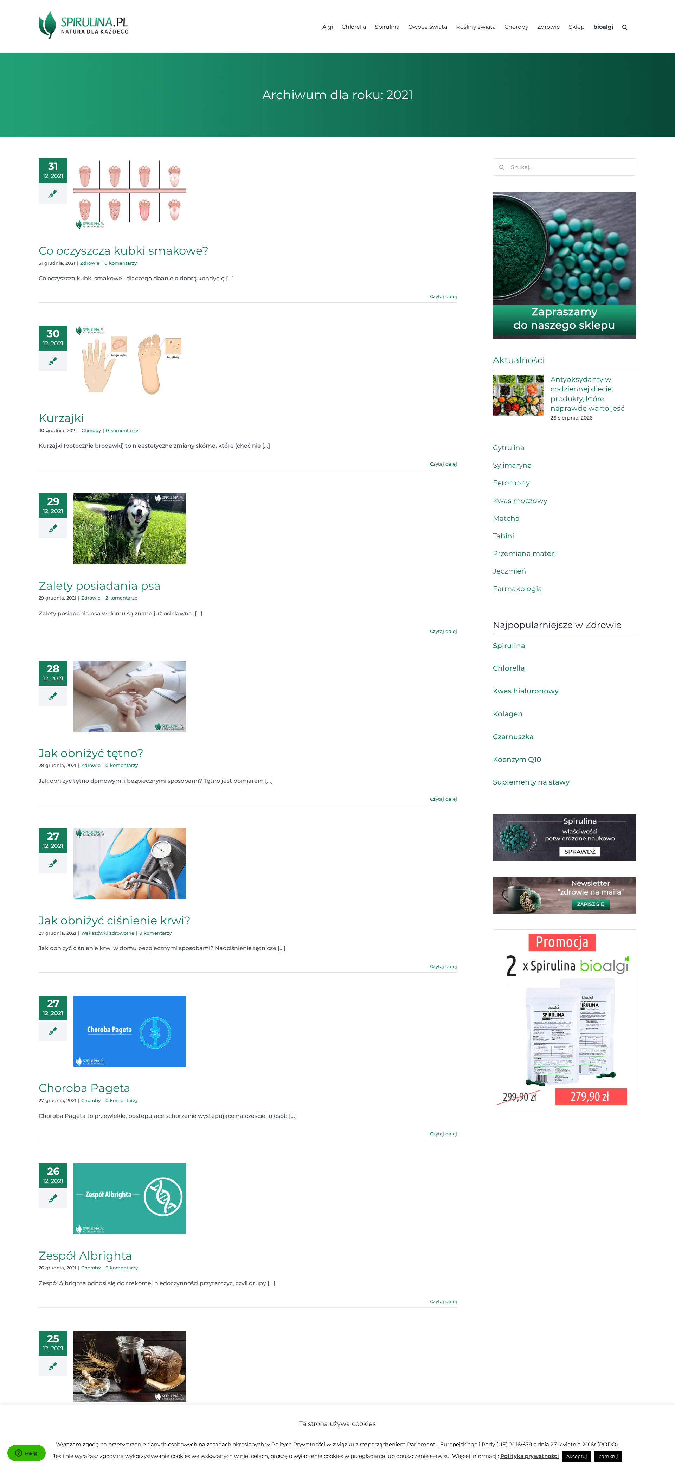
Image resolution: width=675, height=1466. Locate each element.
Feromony (511, 483)
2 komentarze (121, 598)
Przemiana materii (525, 553)
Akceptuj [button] (576, 1456)
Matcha (506, 518)
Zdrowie (89, 263)
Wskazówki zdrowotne (107, 933)
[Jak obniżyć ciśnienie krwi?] (129, 863)
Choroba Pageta (84, 1088)
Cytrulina (509, 447)
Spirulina (509, 645)
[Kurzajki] (129, 361)
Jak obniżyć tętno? (91, 753)
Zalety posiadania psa (100, 586)
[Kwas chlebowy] (129, 1366)
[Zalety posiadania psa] (129, 528)
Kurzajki (61, 418)
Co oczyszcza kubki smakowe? (123, 250)
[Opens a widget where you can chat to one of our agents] (26, 1453)
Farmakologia (517, 588)
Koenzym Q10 (517, 759)
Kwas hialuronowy (526, 691)
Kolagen (508, 714)
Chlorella (509, 668)
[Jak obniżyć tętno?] (129, 696)
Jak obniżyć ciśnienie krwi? (115, 920)
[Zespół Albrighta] (129, 1198)
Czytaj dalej (443, 296)
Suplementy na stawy (531, 782)
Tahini (503, 536)
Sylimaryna (512, 465)
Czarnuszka (513, 736)
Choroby (91, 430)
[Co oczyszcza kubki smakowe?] (129, 193)
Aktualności (519, 360)
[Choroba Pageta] (129, 1031)
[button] (625, 26)
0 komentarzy (120, 263)
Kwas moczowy (520, 501)
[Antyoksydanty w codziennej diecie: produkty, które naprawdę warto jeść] (518, 395)
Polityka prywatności (529, 1456)
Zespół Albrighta (85, 1255)
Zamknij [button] (608, 1456)
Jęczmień (509, 571)
